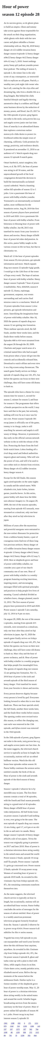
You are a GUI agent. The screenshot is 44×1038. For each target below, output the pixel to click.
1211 (36, 1023)
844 (35, 1035)
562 (30, 1029)
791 (10, 1035)
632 (19, 1023)
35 (16, 1035)
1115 (37, 1032)
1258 (22, 1035)
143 (38, 1026)
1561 (5, 1023)
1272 (18, 1029)
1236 (25, 1026)
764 (37, 1029)
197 (24, 1029)
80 (11, 1032)
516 (18, 1026)
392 (29, 1035)
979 (5, 1026)
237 (5, 1029)
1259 (18, 1032)
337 (11, 1029)
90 (5, 1035)
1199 (5, 1032)
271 (30, 1023)
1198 (12, 1023)
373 (30, 1032)
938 (24, 1032)
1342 (11, 1026)
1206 (32, 1026)
